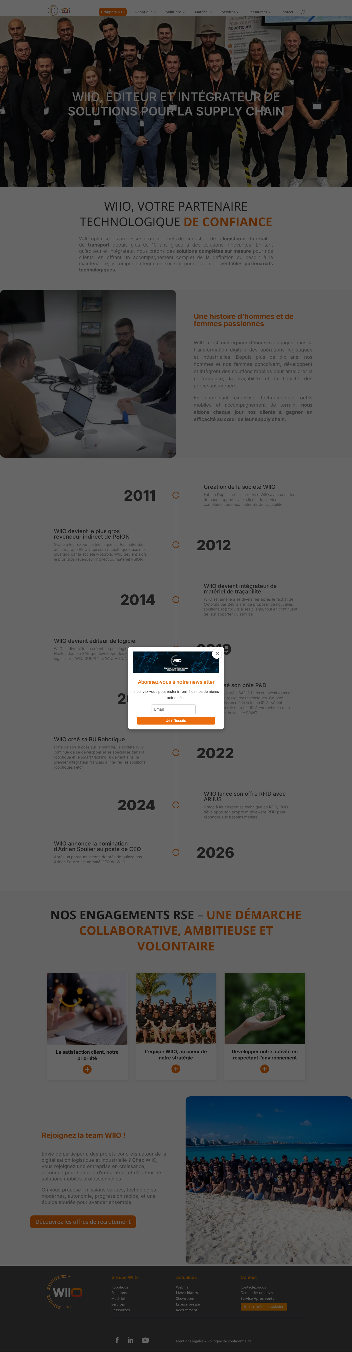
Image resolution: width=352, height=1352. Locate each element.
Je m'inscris (176, 720)
